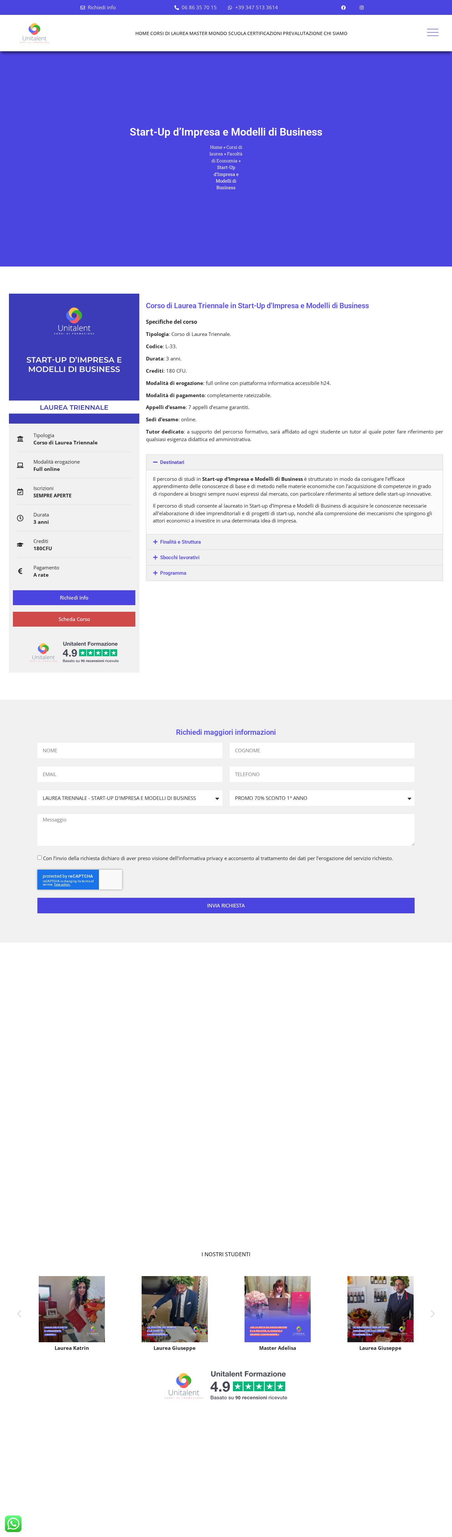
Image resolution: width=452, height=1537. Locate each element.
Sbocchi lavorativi (180, 558)
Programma (173, 573)
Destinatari (172, 462)
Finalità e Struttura (180, 542)
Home (216, 147)
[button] (294, 462)
